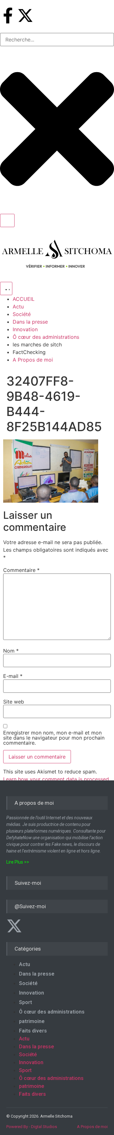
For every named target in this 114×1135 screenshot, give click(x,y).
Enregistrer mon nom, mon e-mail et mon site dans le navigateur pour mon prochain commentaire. (53, 737)
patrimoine (32, 1021)
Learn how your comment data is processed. (56, 779)
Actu (24, 964)
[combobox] (57, 39)
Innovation (31, 993)
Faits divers (33, 1031)
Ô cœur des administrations (52, 1012)
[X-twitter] (25, 15)
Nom (11, 650)
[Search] (7, 220)
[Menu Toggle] (6, 288)
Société (28, 983)
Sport (25, 1002)
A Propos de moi (92, 1126)
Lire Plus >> (17, 862)
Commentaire (21, 570)
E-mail (12, 676)
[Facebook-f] (8, 15)
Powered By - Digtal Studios (31, 1126)
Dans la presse (36, 974)
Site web (13, 701)
